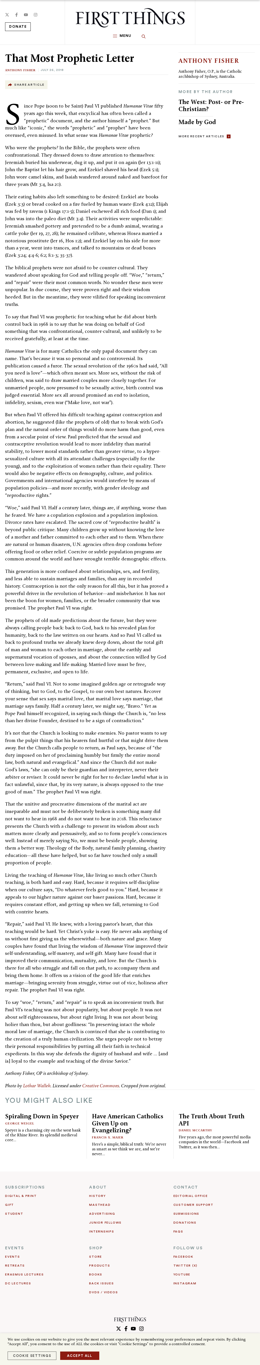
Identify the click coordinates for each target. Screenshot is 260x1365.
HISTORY (97, 1195)
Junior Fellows (105, 1222)
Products (99, 1265)
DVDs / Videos (103, 1292)
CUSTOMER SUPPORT (193, 1204)
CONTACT (185, 1187)
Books (95, 1274)
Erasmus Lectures (24, 1274)
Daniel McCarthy (195, 1130)
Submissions (186, 1213)
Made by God (197, 122)
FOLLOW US (188, 1248)
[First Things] (130, 17)
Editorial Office (190, 1195)
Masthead (99, 1204)
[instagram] (36, 15)
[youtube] (26, 15)
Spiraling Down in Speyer (42, 1116)
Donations (185, 1222)
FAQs (178, 1231)
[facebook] (16, 15)
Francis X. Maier (107, 1137)
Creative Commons (100, 1086)
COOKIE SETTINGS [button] (32, 1355)
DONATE (18, 26)
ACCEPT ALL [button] (79, 1355)
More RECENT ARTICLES (201, 136)
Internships (101, 1231)
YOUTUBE (181, 1274)
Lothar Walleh (37, 1086)
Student (14, 1213)
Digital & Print (21, 1195)
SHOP (96, 1248)
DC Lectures (18, 1283)
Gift (9, 1204)
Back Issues (101, 1283)
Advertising (102, 1213)
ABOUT (98, 1187)
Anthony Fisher (20, 70)
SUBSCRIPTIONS (25, 1187)
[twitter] (7, 15)
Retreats (15, 1265)
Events (12, 1256)
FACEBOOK (183, 1256)
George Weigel (19, 1123)
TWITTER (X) (185, 1265)
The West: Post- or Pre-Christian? (211, 105)
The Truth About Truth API (212, 1119)
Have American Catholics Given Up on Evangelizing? (127, 1123)
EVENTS (14, 1248)
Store (95, 1256)
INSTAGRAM (185, 1283)
